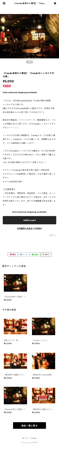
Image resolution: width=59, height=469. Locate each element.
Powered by (26, 442)
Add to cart (29, 220)
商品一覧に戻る (29, 425)
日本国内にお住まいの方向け (29, 228)
